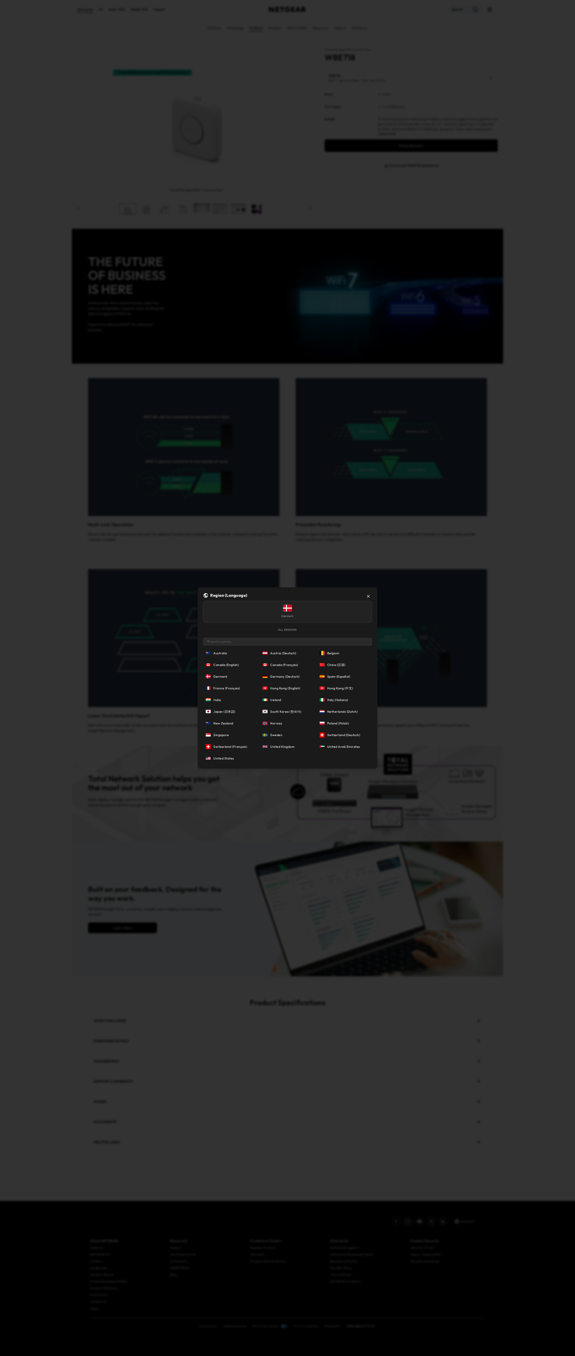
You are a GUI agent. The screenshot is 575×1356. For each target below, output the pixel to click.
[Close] (368, 596)
